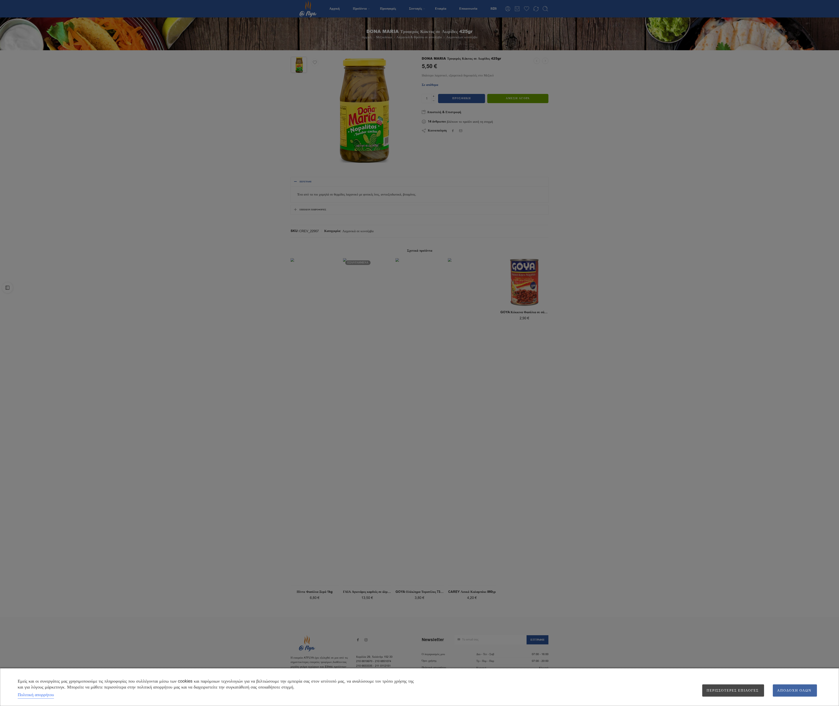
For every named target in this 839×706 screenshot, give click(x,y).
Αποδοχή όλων (794, 690)
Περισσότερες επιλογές (733, 690)
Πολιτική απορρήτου (36, 695)
